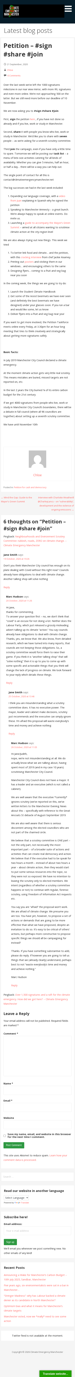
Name (8, 1083)
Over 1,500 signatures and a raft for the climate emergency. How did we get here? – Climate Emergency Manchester (36, 999)
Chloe (10, 70)
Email (7, 1100)
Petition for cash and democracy (30, 487)
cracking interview (31, 257)
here (32, 119)
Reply (6, 587)
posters (29, 261)
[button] (69, 6)
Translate (25, 1203)
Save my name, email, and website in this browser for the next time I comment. (39, 1135)
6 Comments (14, 75)
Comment (10, 1033)
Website (8, 1118)
